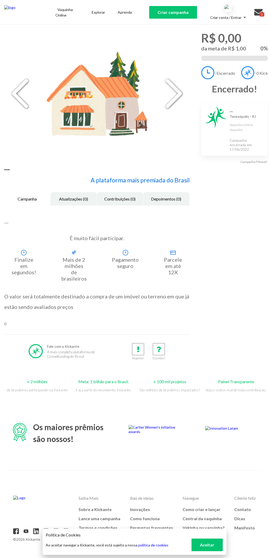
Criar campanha (173, 12)
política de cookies (153, 545)
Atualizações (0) (73, 198)
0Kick (262, 73)
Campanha (27, 198)
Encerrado (225, 73)
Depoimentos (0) (166, 198)
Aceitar (207, 544)
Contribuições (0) (120, 198)
